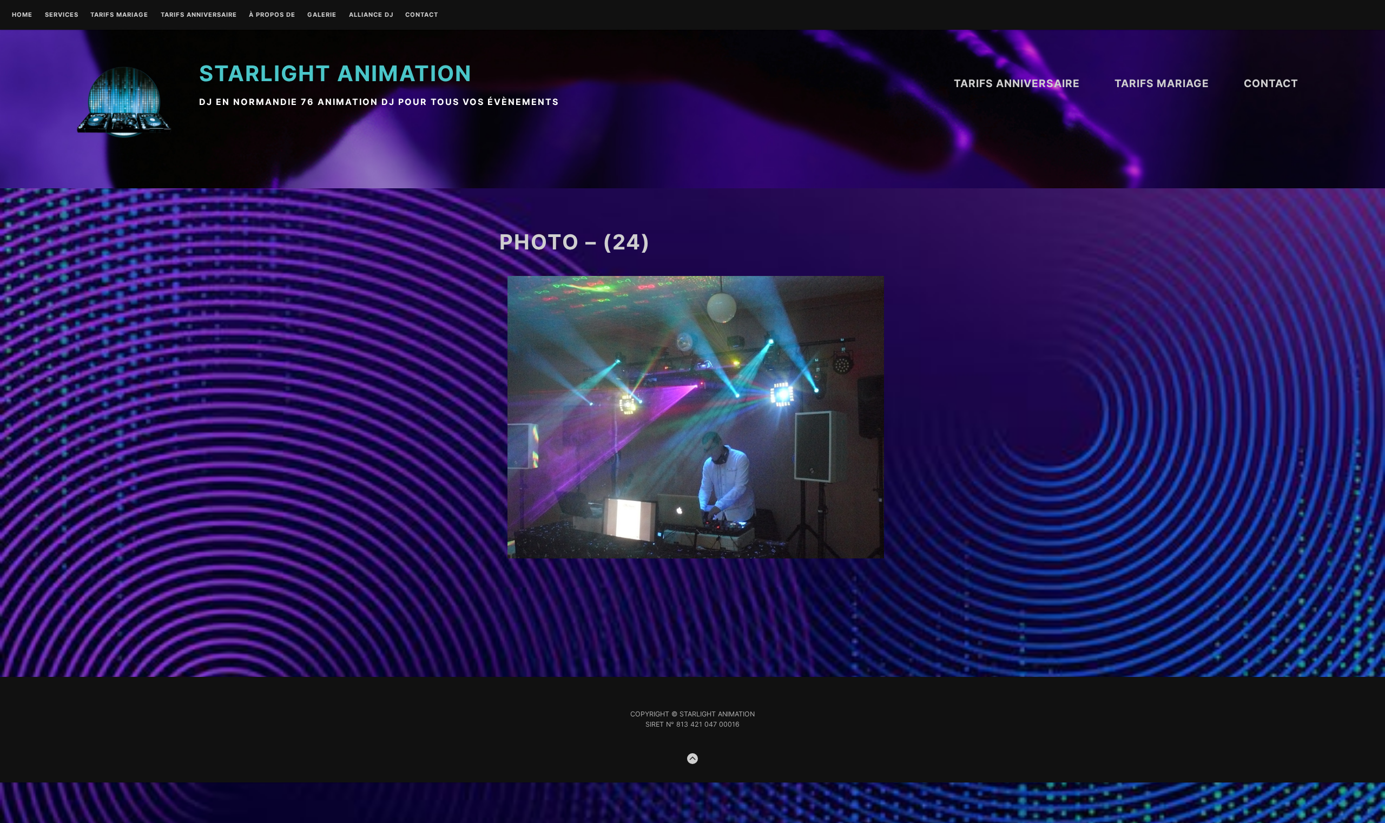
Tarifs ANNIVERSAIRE (199, 15)
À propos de (272, 15)
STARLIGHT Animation (335, 73)
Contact (421, 15)
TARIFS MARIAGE (119, 15)
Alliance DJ (371, 15)
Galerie (322, 15)
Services (61, 15)
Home (22, 15)
